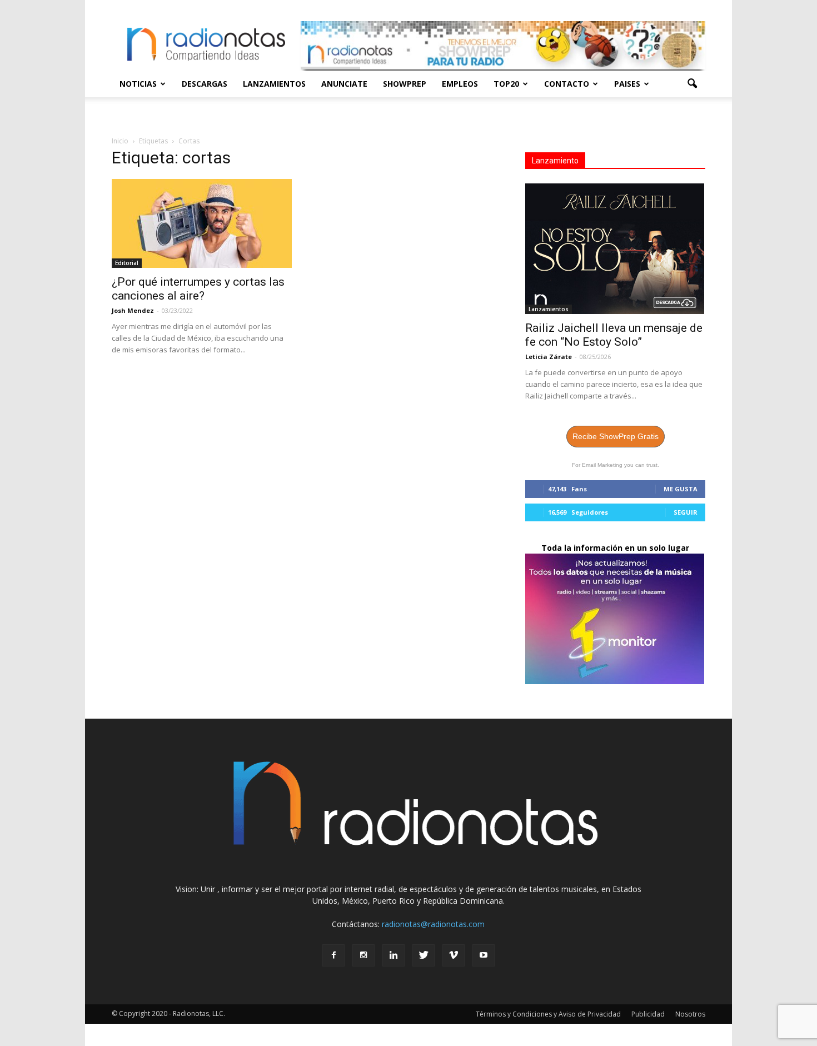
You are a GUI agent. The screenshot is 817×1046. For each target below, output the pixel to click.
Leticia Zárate (548, 356)
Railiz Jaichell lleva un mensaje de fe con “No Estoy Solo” (614, 334)
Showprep (404, 83)
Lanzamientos (274, 83)
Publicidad (648, 1014)
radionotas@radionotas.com (433, 924)
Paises (627, 83)
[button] (692, 84)
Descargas (204, 83)
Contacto (566, 83)
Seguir (686, 512)
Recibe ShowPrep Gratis (615, 436)
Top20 (506, 83)
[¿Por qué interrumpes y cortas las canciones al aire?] (202, 223)
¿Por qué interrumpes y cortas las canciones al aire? (198, 288)
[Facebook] (333, 955)
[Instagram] (363, 955)
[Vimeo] (453, 955)
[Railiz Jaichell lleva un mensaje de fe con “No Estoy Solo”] (615, 248)
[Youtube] (483, 955)
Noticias (138, 83)
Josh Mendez (133, 310)
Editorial (126, 263)
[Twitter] (423, 955)
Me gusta (681, 489)
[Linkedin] (393, 955)
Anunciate (344, 83)
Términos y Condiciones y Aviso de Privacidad (548, 1014)
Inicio (120, 141)
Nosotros (690, 1014)
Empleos (460, 83)
